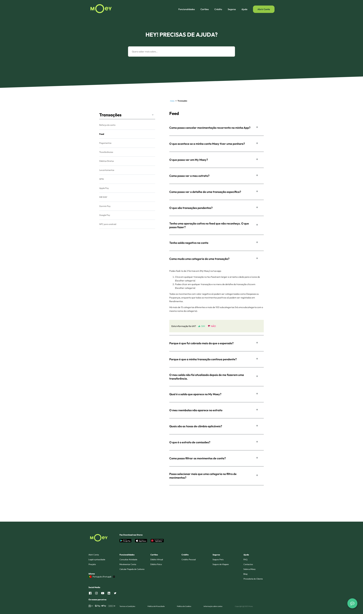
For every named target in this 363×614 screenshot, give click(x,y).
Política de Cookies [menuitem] (184, 606)
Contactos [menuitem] (248, 564)
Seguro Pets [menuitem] (218, 559)
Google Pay (104, 215)
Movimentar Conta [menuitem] (128, 564)
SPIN (101, 179)
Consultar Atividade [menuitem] (128, 559)
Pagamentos (105, 143)
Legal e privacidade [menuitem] (96, 559)
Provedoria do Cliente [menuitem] (253, 579)
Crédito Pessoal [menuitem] (189, 559)
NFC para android (107, 224)
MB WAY (103, 197)
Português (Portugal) (102, 577)
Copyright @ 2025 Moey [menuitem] (244, 606)
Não (213, 326)
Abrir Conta (264, 9)
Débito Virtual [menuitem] (156, 559)
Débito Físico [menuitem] (156, 564)
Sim (203, 326)
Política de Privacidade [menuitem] (156, 606)
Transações (110, 114)
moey (172, 101)
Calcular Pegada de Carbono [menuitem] (132, 569)
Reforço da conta (107, 125)
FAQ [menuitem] (245, 559)
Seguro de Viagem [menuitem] (221, 564)
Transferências (106, 152)
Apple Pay (104, 188)
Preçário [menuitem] (92, 564)
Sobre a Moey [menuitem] (249, 569)
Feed (101, 134)
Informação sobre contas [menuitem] (213, 606)
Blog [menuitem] (245, 574)
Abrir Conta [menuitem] (93, 554)
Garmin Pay (105, 206)
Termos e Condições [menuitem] (127, 606)
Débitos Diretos (106, 161)
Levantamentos (106, 170)
